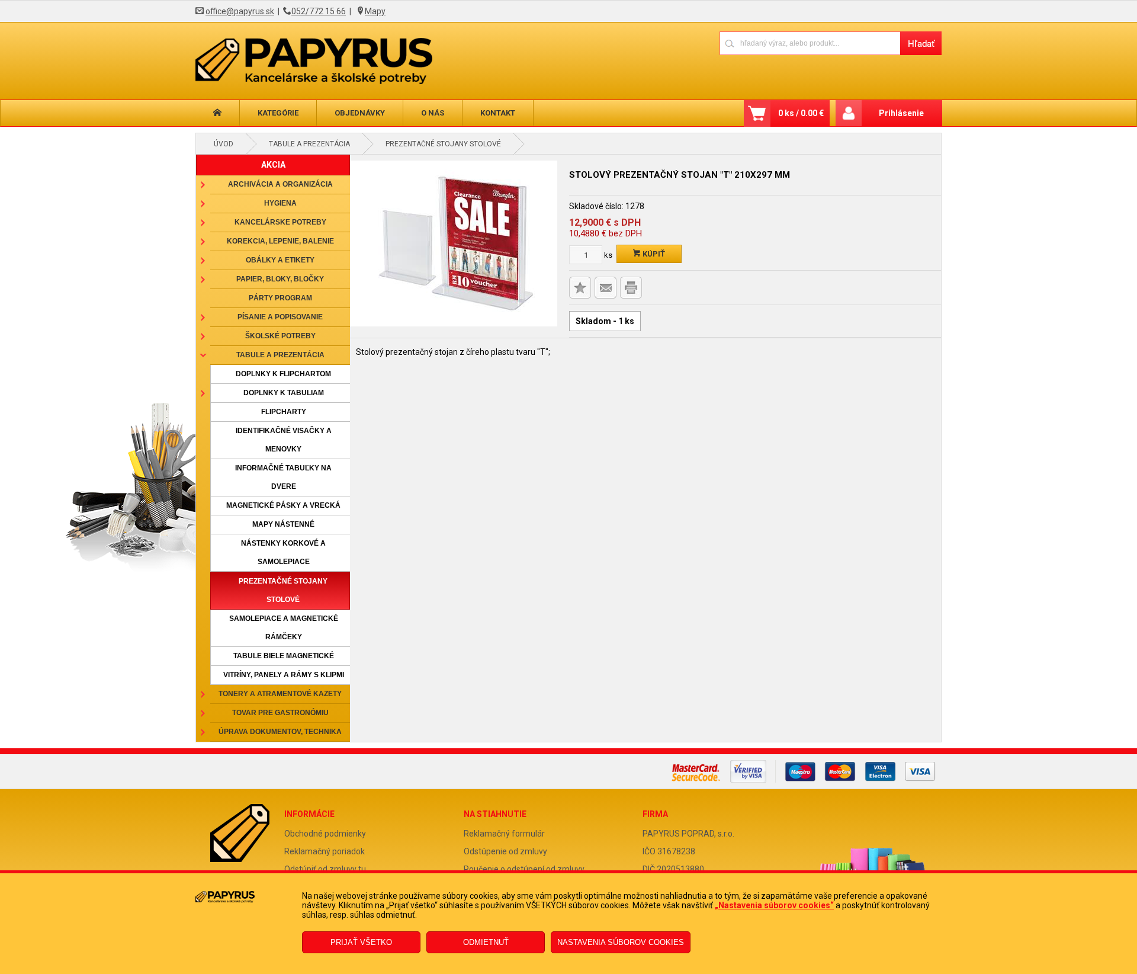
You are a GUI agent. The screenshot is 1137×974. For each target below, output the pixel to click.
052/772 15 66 (318, 11)
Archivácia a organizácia (280, 184)
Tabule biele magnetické (283, 656)
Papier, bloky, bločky (280, 279)
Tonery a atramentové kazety (280, 694)
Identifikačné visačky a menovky (284, 440)
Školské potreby (280, 336)
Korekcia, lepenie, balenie (280, 241)
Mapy (375, 11)
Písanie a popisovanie (280, 317)
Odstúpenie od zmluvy (505, 851)
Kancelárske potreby (280, 222)
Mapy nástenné (283, 524)
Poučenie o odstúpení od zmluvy (524, 869)
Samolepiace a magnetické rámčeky (283, 627)
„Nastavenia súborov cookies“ (774, 905)
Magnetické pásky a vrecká (283, 505)
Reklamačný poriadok (324, 851)
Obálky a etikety (280, 260)
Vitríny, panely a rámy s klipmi (283, 675)
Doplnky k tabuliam (283, 393)
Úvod (223, 144)
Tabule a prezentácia (309, 144)
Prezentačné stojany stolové (443, 144)
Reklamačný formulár (504, 833)
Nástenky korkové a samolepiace (283, 552)
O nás (432, 112)
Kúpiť (653, 253)
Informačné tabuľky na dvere (283, 477)
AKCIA (273, 164)
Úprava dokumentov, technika (280, 732)
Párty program (280, 298)
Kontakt (497, 112)
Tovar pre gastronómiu (280, 713)
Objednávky (360, 112)
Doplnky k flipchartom (283, 374)
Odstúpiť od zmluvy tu (325, 869)
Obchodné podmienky (325, 833)
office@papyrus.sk (239, 11)
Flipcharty (283, 412)
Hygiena (280, 203)
